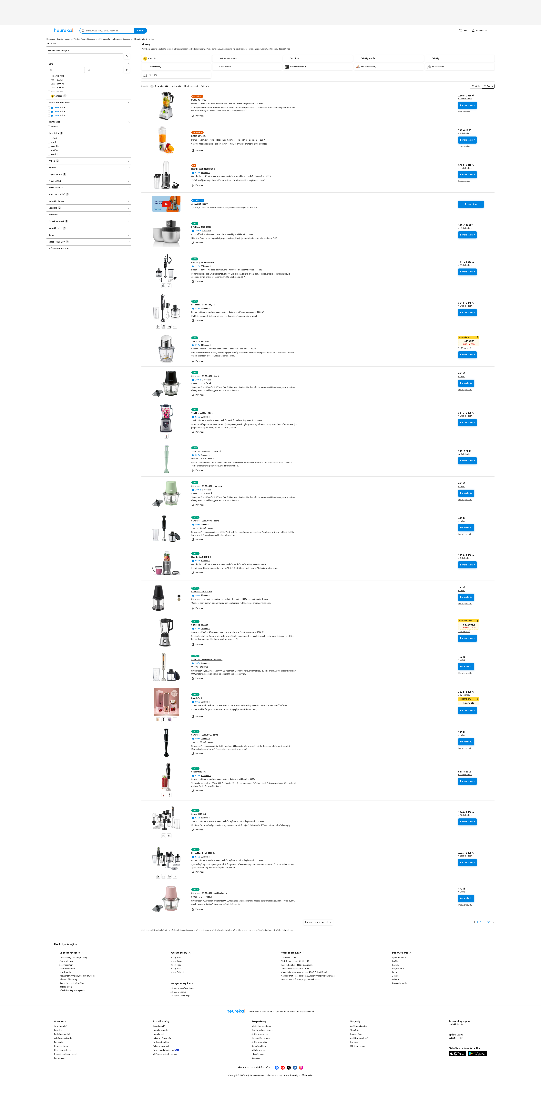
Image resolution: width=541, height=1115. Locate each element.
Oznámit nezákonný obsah (65, 1054)
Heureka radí (158, 1034)
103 (488, 922)
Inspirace (354, 1042)
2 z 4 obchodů (464, 631)
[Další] (493, 922)
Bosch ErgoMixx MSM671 (202, 262)
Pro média (58, 1042)
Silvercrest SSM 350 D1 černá (204, 734)
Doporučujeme (400, 953)
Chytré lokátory (66, 961)
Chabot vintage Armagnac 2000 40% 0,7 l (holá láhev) (304, 972)
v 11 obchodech (465, 168)
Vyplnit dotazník (456, 1037)
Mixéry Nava (175, 968)
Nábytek (396, 979)
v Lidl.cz (461, 376)
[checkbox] (49, 76)
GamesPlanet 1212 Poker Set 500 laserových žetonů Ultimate (308, 976)
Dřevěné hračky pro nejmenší (72, 990)
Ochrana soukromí (161, 1046)
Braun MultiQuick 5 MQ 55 (203, 304)
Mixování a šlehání (141, 39)
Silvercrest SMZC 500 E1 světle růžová (209, 893)
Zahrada (395, 976)
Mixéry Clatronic (177, 972)
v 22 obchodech (465, 265)
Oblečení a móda (399, 983)
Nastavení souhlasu (161, 1042)
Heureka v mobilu (160, 1030)
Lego (394, 972)
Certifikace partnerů (359, 1038)
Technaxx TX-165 (288, 957)
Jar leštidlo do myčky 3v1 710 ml (295, 968)
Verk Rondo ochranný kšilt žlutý (295, 961)
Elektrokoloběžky (67, 968)
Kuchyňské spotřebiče (89, 39)
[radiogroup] (89, 111)
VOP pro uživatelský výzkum (165, 1054)
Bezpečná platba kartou (163, 1050)
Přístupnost (59, 1058)
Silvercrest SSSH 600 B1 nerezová (206, 659)
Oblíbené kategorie (69, 953)
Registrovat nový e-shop (262, 1030)
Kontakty (58, 1030)
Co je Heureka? (60, 1026)
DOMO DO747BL (198, 99)
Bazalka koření (65, 987)
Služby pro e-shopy (259, 1034)
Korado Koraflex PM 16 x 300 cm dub (297, 965)
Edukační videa (257, 1054)
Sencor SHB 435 (198, 771)
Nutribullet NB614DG (201, 557)
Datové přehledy (258, 1046)
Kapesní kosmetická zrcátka (71, 983)
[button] (85, 56)
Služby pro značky (259, 1042)
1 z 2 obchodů (464, 695)
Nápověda (255, 1058)
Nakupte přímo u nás (162, 1038)
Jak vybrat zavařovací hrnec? (182, 988)
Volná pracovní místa (63, 1038)
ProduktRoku (356, 1034)
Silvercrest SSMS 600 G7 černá (205, 520)
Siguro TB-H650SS (199, 624)
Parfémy (395, 961)
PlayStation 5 (398, 968)
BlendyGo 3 (196, 698)
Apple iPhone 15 (399, 957)
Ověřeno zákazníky (358, 1026)
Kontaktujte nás (456, 1024)
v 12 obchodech (465, 228)
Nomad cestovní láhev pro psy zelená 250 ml (300, 979)
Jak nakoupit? (159, 1026)
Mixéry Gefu (175, 957)
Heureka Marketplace (260, 1038)
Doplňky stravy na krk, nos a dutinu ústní (77, 976)
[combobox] (106, 31)
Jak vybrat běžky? (178, 992)
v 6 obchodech (464, 558)
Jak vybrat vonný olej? (180, 995)
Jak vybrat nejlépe (180, 983)
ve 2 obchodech (465, 454)
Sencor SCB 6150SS (200, 341)
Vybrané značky (178, 953)
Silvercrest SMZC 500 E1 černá (205, 376)
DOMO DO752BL (198, 136)
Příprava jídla (104, 39)
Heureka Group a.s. (258, 1075)
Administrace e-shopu (261, 1026)
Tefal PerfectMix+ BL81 (202, 413)
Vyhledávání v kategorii (58, 50)
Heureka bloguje (61, 1046)
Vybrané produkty (291, 953)
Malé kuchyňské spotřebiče (122, 39)
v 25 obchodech (465, 815)
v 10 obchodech (465, 98)
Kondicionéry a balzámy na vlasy (73, 957)
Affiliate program (258, 1050)
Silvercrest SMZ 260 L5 (201, 591)
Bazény (395, 965)
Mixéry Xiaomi (176, 961)
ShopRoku (354, 1030)
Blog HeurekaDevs (62, 1050)
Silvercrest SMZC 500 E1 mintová (206, 486)
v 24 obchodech (465, 856)
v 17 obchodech (465, 306)
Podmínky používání (62, 1034)
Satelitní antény (66, 965)
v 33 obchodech (465, 774)
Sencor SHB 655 (198, 814)
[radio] (49, 107)
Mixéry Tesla (175, 965)
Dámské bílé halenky (68, 979)
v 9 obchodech (464, 133)
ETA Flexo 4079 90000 (201, 227)
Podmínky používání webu (301, 1075)
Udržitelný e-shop (358, 1046)
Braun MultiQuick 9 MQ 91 (203, 853)
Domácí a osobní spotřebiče (68, 39)
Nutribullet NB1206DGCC (203, 169)
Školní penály (65, 972)
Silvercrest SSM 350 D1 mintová (206, 451)
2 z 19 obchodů (464, 348)
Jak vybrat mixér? (199, 203)
